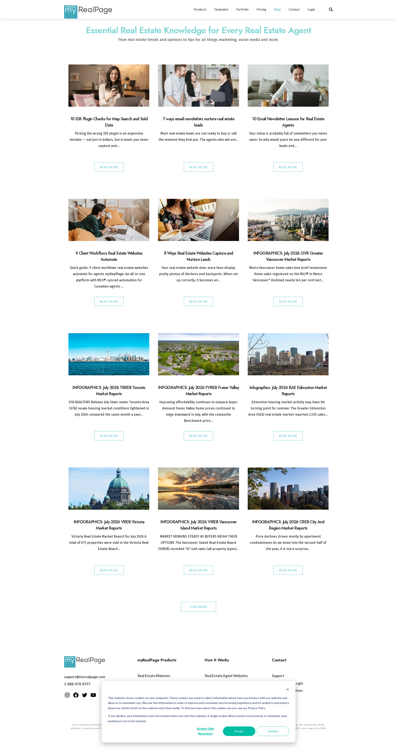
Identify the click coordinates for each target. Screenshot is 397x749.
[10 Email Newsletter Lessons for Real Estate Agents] (288, 85)
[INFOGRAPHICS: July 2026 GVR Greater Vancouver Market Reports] (288, 220)
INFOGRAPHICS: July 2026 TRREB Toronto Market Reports (108, 391)
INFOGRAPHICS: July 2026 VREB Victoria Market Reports (109, 525)
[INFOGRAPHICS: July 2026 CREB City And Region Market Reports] (288, 489)
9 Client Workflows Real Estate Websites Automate (108, 256)
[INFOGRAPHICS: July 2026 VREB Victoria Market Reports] (108, 489)
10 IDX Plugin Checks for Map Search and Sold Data (109, 122)
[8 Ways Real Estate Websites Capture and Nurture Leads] (198, 220)
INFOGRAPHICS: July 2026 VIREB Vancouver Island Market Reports (198, 525)
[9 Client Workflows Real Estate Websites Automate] (108, 220)
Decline (273, 731)
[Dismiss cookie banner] (287, 690)
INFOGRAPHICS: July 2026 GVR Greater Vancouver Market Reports (288, 256)
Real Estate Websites (154, 676)
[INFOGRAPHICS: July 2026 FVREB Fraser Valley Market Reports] (198, 354)
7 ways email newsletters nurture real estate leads (198, 122)
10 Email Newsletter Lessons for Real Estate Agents (288, 122)
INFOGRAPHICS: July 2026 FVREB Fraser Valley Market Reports (198, 391)
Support (278, 676)
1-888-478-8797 (77, 684)
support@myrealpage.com (84, 677)
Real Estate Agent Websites (226, 676)
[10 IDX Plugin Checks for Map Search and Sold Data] (108, 85)
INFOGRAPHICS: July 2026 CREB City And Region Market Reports (288, 525)
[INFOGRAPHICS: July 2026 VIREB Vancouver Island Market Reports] (198, 489)
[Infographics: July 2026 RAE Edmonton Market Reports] (288, 354)
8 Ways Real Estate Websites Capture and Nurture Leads (198, 256)
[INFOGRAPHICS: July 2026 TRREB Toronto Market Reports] (108, 354)
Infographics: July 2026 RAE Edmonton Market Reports (288, 391)
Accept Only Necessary (205, 731)
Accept (239, 731)
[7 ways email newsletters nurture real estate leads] (198, 85)
